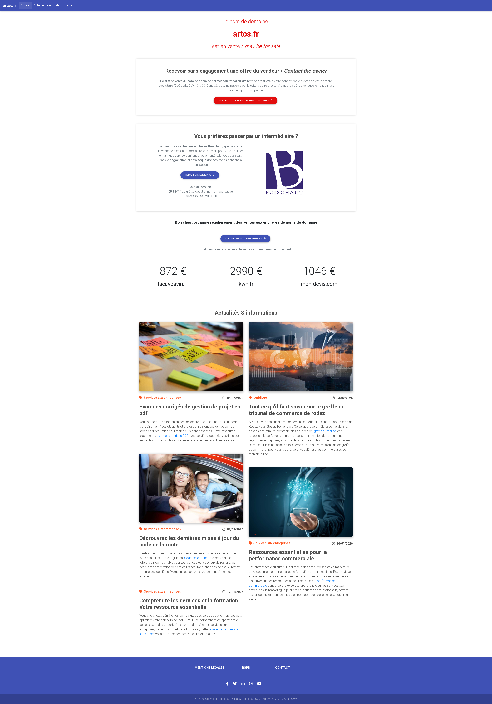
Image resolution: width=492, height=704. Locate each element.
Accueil (26, 5)
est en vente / (246, 46)
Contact (282, 667)
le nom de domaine (246, 21)
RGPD (246, 667)
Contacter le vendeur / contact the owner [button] (244, 100)
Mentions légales (209, 667)
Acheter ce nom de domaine (53, 5)
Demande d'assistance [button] (198, 175)
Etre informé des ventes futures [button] (243, 238)
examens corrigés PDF (172, 436)
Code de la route (195, 558)
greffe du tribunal (325, 431)
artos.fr (246, 33)
